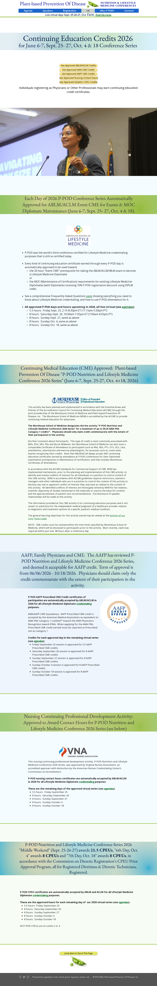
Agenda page (103, 14)
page (89, 296)
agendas (127, 307)
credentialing (84, 603)
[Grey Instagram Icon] (28, 977)
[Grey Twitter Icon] (24, 977)
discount (111, 285)
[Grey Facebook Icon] (20, 977)
